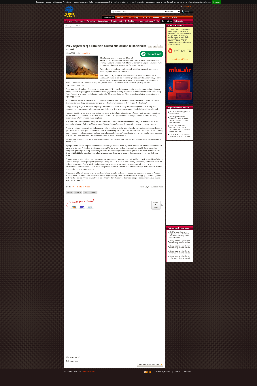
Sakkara (93, 192)
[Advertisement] (114, 35)
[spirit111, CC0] (83, 67)
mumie (69, 192)
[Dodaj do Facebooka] (82, 206)
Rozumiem (216, 2)
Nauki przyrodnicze (135, 21)
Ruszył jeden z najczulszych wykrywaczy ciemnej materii (179, 135)
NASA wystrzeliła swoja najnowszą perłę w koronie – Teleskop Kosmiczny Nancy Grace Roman (179, 119)
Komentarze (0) (73, 357)
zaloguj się (187, 6)
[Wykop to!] (74, 206)
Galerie (156, 17)
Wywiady (166, 17)
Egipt (86, 192)
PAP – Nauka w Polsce (81, 187)
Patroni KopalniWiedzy (179, 59)
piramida (78, 192)
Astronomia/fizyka (152, 21)
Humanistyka (166, 21)
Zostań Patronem (176, 25)
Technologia (79, 21)
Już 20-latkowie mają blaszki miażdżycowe (179, 112)
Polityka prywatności (163, 372)
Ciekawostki (178, 21)
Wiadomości (108, 17)
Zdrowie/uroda (103, 21)
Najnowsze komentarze (178, 228)
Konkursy (147, 17)
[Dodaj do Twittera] (90, 206)
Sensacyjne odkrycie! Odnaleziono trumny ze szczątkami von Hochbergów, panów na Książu (180, 128)
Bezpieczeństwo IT (118, 21)
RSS (149, 372)
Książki (137, 17)
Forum (128, 17)
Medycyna (69, 21)
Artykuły (119, 17)
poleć (162, 205)
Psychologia (91, 21)
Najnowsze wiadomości (178, 107)
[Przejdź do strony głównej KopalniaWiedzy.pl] (69, 11)
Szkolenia (187, 372)
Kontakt (177, 372)
